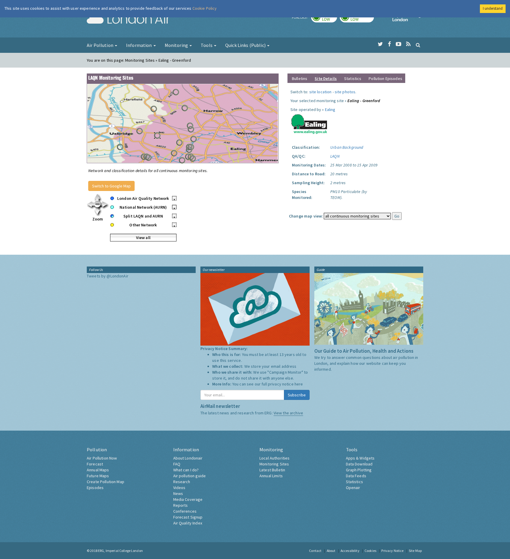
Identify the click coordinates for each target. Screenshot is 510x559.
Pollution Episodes (385, 78)
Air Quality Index (187, 523)
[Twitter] (380, 44)
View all (143, 237)
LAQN (335, 156)
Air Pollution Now (102, 458)
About (331, 550)
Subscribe (297, 395)
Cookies (370, 550)
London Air (128, 19)
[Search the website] (418, 45)
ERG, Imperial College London (120, 550)
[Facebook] (389, 44)
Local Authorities (274, 458)
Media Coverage (188, 499)
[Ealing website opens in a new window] (309, 122)
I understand (493, 8)
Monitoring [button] (177, 45)
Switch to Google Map (111, 186)
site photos (345, 91)
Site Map (415, 550)
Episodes (95, 487)
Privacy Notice (392, 550)
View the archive (288, 413)
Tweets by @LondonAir (107, 276)
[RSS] (408, 44)
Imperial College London (408, 19)
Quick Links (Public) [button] (246, 45)
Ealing (330, 109)
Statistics (352, 78)
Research (181, 481)
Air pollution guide (189, 475)
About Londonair (188, 458)
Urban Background (346, 147)
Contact (315, 550)
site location (320, 91)
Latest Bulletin (272, 470)
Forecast (95, 464)
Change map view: (306, 216)
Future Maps (98, 475)
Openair (353, 487)
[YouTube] (398, 44)
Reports (180, 505)
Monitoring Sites (274, 464)
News (178, 493)
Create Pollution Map (105, 481)
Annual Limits (271, 475)
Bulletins (299, 78)
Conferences (185, 511)
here (299, 384)
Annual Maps (98, 470)
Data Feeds (356, 475)
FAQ (176, 464)
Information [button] (139, 45)
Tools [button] (207, 45)
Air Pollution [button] (100, 45)
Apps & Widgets (360, 458)
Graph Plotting (359, 470)
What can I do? (186, 470)
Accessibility (350, 550)
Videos (179, 487)
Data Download (359, 464)
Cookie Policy (204, 8)
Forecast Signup (188, 517)
